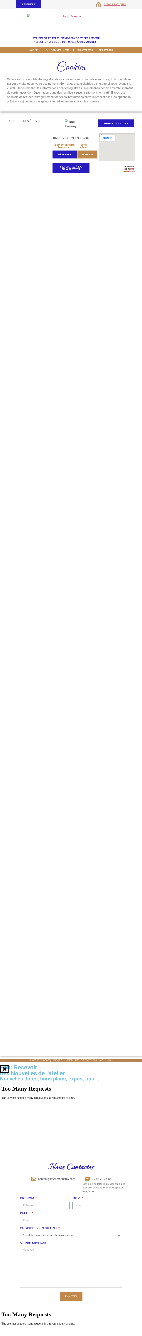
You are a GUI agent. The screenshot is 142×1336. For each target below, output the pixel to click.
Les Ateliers (85, 50)
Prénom (27, 1198)
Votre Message (33, 1243)
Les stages (106, 50)
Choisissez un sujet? (39, 1228)
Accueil (34, 50)
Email (25, 1213)
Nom (76, 1198)
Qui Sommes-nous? (58, 50)
